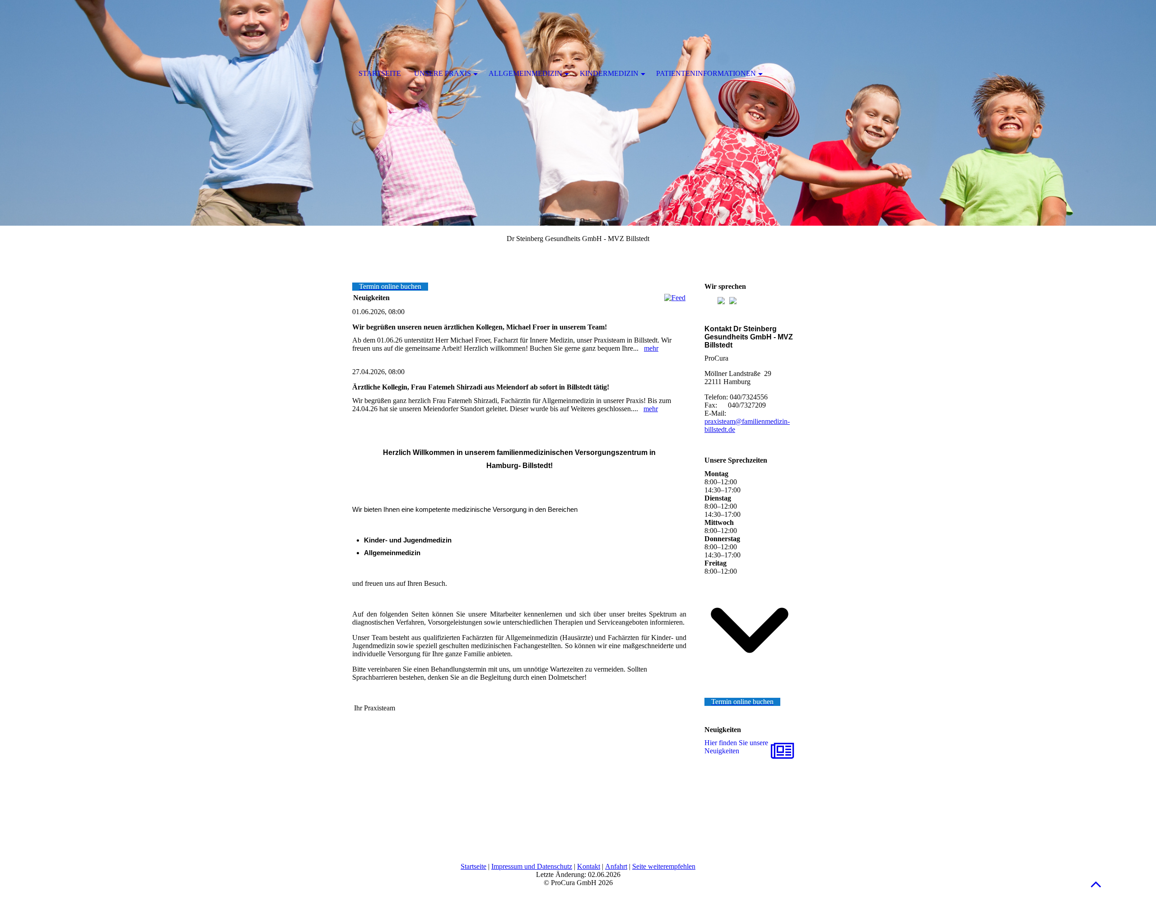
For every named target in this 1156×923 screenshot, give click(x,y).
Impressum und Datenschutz (531, 866)
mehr (651, 348)
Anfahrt (616, 866)
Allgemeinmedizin (525, 73)
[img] (578, 113)
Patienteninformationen (706, 73)
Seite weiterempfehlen (663, 866)
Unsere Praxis (442, 73)
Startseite (473, 866)
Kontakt (588, 866)
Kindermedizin (609, 73)
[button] (1096, 884)
